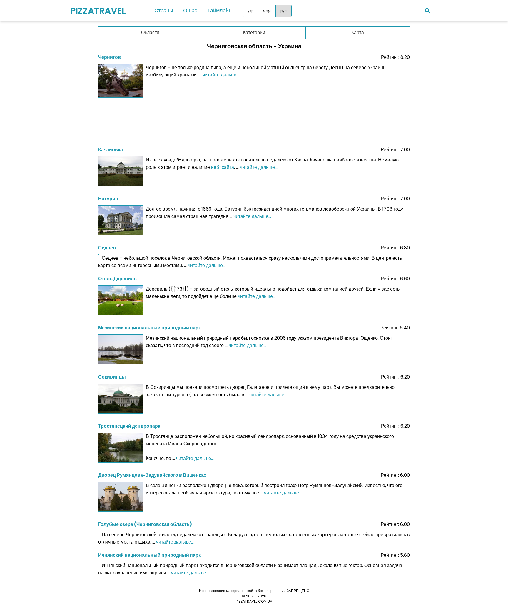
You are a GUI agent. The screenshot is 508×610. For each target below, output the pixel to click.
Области (150, 32)
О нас (190, 10)
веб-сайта (222, 167)
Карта (357, 32)
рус (283, 11)
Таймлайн (219, 10)
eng (267, 11)
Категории (254, 32)
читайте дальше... (221, 74)
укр (250, 11)
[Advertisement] (254, 120)
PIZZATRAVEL (98, 10)
